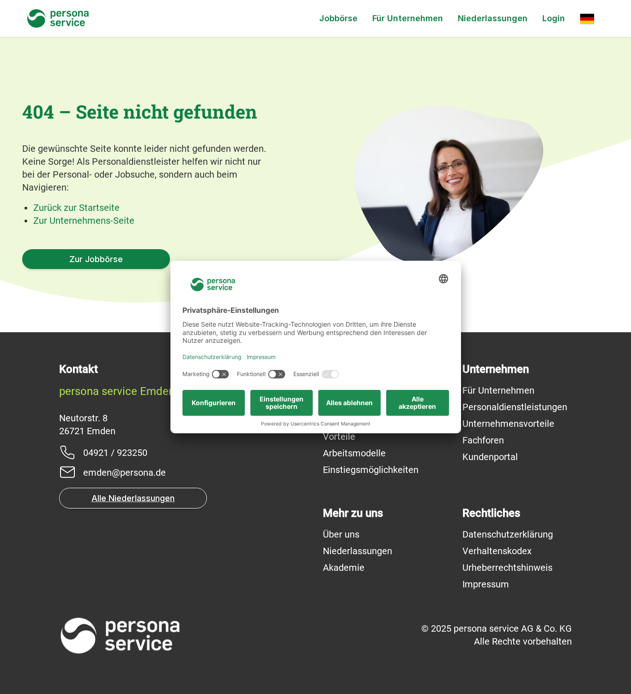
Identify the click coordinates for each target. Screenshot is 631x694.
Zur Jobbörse (96, 259)
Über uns (341, 534)
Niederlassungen (493, 18)
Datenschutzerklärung (507, 534)
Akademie (343, 567)
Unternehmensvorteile (508, 423)
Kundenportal (490, 456)
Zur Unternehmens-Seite (83, 220)
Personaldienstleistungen (514, 407)
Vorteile (339, 436)
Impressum (485, 584)
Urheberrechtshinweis (507, 567)
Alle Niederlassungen (133, 498)
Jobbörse (338, 18)
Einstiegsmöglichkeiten (371, 469)
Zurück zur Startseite (76, 207)
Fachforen (483, 440)
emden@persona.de (124, 472)
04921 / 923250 (115, 452)
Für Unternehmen (407, 18)
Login (553, 18)
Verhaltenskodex (497, 550)
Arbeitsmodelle (354, 453)
